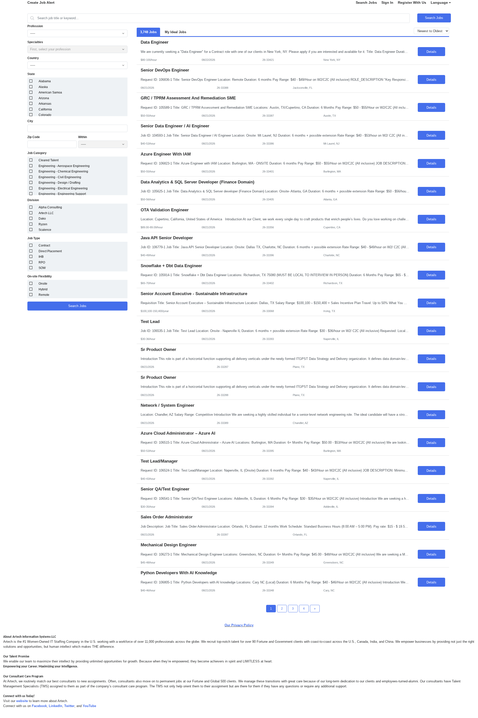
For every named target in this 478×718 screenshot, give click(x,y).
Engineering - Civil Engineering (60, 177)
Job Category (37, 153)
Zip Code (33, 137)
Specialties (35, 42)
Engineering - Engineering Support (62, 194)
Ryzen (43, 224)
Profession (35, 26)
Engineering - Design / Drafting (59, 182)
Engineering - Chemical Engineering (63, 171)
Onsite (43, 283)
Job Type (33, 238)
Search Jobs (366, 2)
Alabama (45, 81)
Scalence (45, 230)
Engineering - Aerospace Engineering (64, 166)
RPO (42, 262)
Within (82, 137)
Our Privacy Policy (239, 625)
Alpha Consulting (50, 207)
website (22, 701)
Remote (44, 295)
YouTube (89, 706)
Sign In (387, 2)
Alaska (43, 87)
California (45, 109)
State (31, 74)
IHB (41, 256)
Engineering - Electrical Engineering (63, 188)
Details (431, 52)
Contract (44, 245)
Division (33, 200)
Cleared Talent (49, 160)
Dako (42, 218)
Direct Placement (50, 251)
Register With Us (412, 2)
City (30, 121)
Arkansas (45, 103)
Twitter (69, 706)
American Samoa (50, 92)
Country (33, 58)
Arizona (44, 98)
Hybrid (43, 289)
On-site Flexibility (39, 276)
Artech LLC (46, 213)
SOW (42, 268)
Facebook (39, 706)
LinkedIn (55, 706)
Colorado (45, 115)
